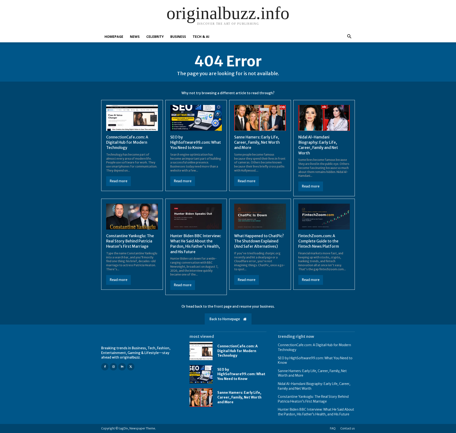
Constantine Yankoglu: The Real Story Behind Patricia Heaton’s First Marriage (130, 241)
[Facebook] (105, 366)
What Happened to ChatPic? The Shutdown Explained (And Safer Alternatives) (259, 241)
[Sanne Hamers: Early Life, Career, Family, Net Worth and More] (260, 118)
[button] (349, 37)
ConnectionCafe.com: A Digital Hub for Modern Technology (127, 142)
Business (178, 36)
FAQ (333, 428)
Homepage (113, 36)
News (135, 36)
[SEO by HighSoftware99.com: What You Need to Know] (196, 118)
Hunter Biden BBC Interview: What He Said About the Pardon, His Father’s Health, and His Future (195, 243)
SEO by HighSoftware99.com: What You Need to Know (195, 142)
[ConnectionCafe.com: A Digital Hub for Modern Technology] (132, 118)
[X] (130, 366)
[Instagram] (113, 366)
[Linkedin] (122, 366)
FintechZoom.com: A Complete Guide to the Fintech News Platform (318, 241)
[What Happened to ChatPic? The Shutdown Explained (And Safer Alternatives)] (260, 217)
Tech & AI (201, 36)
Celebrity (155, 36)
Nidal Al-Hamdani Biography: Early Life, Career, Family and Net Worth (318, 145)
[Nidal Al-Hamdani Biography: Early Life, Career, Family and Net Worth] (324, 118)
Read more (118, 181)
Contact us (347, 428)
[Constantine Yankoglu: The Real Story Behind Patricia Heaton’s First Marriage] (132, 217)
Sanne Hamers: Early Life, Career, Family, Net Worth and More (257, 142)
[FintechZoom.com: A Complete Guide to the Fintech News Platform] (324, 217)
